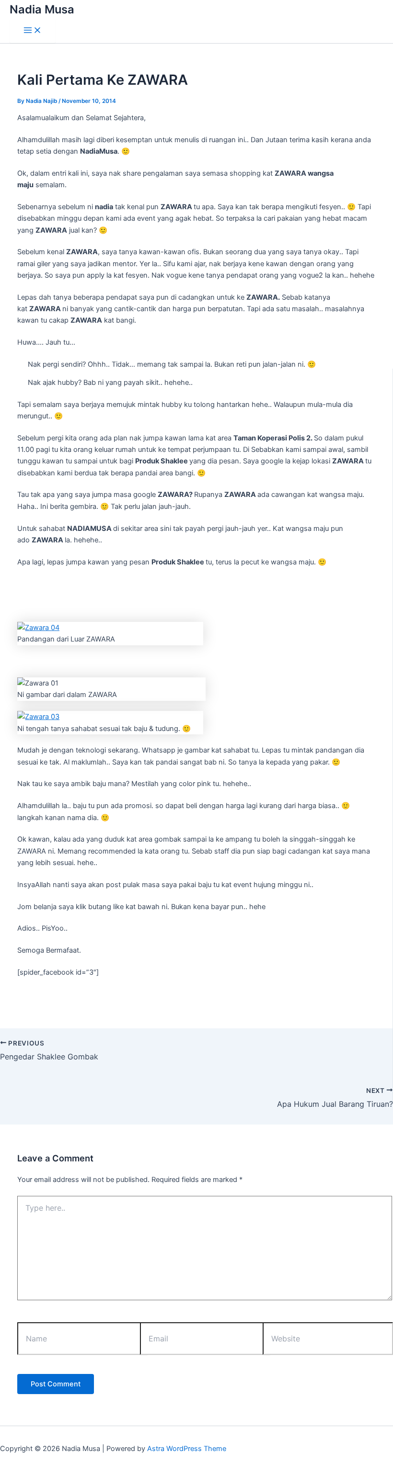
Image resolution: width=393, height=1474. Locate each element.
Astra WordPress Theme (186, 1448)
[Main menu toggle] (33, 31)
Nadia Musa (42, 9)
